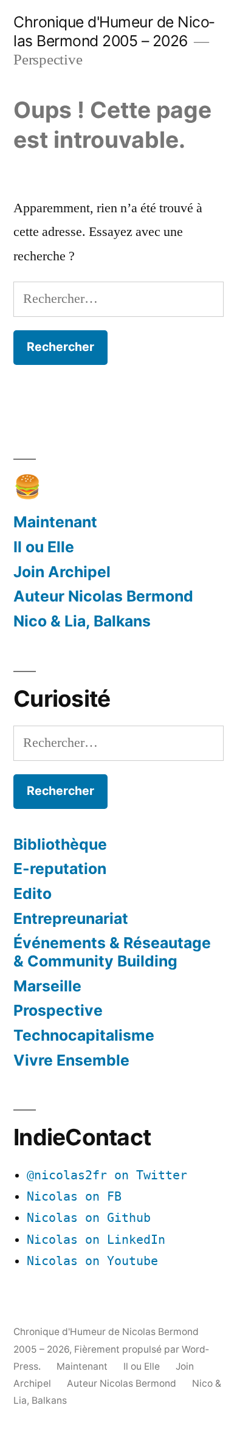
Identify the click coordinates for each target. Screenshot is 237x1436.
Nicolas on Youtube (92, 1261)
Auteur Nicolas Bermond (103, 596)
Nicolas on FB (74, 1197)
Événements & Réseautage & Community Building (112, 952)
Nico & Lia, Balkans (82, 621)
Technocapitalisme (83, 1035)
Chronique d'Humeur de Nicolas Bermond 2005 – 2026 (114, 31)
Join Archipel (62, 572)
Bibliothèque (60, 844)
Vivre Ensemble (71, 1060)
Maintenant (55, 522)
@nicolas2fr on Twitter (107, 1175)
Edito (32, 893)
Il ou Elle (43, 547)
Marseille (47, 986)
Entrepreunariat (70, 918)
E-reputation (59, 868)
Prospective (58, 1010)
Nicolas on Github (89, 1218)
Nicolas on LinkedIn (96, 1240)
